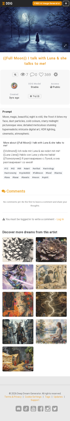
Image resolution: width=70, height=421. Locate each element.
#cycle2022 (24, 173)
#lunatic (25, 177)
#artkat (36, 168)
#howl (48, 173)
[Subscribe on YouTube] (33, 409)
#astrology (48, 168)
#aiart (27, 168)
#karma (58, 173)
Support (35, 400)
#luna (7, 177)
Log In (60, 219)
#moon (35, 177)
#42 (12, 168)
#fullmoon (38, 173)
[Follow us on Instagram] (47, 409)
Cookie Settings (33, 396)
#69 (19, 168)
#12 (6, 168)
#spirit (45, 177)
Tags (47, 396)
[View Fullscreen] (65, 46)
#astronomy (10, 173)
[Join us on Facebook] (40, 409)
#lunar (16, 177)
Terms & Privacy (12, 396)
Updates (58, 396)
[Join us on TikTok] (26, 409)
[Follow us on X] (55, 409)
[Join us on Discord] (18, 409)
